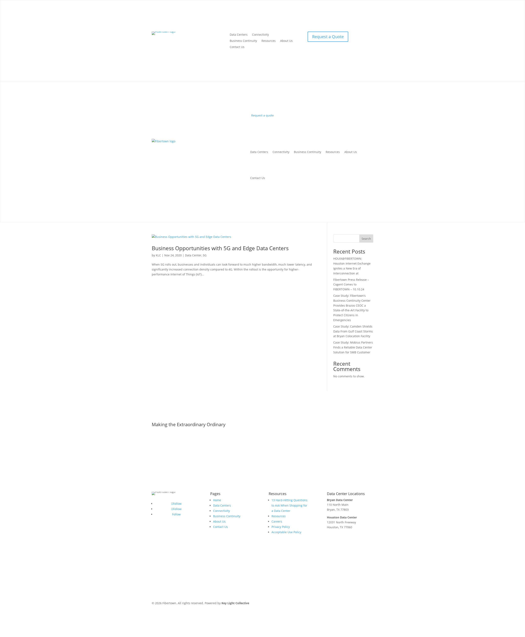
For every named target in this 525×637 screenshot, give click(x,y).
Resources (268, 41)
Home (217, 500)
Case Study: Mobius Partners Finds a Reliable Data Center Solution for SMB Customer (353, 347)
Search (366, 239)
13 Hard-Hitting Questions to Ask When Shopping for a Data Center (289, 505)
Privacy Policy (281, 527)
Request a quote (262, 115)
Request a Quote (328, 36)
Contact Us (237, 47)
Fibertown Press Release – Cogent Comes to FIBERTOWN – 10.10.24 (351, 284)
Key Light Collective (235, 603)
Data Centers (239, 35)
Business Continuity (243, 41)
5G (205, 255)
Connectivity (260, 35)
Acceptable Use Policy (286, 532)
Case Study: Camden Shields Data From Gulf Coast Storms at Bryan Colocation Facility (353, 331)
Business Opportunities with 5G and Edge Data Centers (220, 248)
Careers (277, 521)
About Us (286, 41)
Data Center (193, 255)
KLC (158, 255)
